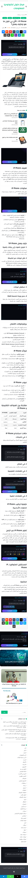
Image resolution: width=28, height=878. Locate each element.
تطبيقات (24, 790)
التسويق (24, 766)
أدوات (24, 752)
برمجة (24, 785)
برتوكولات (19, 14)
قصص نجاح (23, 818)
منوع (25, 829)
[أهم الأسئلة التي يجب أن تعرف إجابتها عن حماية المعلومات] (23, 115)
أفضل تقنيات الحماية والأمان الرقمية (14, 662)
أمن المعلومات (22, 755)
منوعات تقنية (23, 834)
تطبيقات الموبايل (22, 792)
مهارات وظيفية (22, 839)
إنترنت (24, 759)
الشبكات (24, 778)
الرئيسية (24, 14)
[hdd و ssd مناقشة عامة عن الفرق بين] (23, 140)
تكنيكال (9, 18)
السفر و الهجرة (22, 776)
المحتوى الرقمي (22, 780)
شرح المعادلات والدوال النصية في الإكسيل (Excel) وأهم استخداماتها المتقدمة (9, 130)
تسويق (24, 787)
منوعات (24, 832)
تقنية (25, 799)
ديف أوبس (23, 806)
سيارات (24, 811)
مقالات (24, 825)
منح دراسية (23, 827)
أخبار (25, 750)
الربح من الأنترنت (22, 773)
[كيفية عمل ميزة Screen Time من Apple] (23, 123)
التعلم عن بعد (23, 769)
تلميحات (4, 18)
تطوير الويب (23, 794)
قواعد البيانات (23, 820)
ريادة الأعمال (23, 808)
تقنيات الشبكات (16, 18)
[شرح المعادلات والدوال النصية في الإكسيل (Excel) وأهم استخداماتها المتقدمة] (23, 130)
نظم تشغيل (23, 841)
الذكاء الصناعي (23, 771)
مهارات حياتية (23, 836)
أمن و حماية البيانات (21, 757)
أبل (25, 748)
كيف (25, 822)
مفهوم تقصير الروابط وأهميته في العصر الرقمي (15, 733)
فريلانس (24, 815)
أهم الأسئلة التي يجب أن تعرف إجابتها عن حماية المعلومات (10, 115)
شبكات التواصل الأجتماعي (20, 813)
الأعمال (24, 762)
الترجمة (24, 764)
